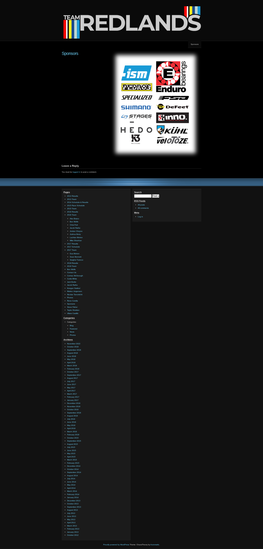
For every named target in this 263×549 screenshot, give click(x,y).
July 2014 (71, 479)
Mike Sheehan (76, 240)
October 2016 (73, 409)
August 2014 (72, 476)
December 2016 (73, 403)
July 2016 (71, 419)
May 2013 (71, 519)
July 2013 (71, 513)
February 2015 (73, 463)
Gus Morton (74, 254)
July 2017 (71, 381)
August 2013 (72, 510)
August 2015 (72, 444)
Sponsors (195, 44)
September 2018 (74, 350)
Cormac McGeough (75, 276)
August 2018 (72, 353)
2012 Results (72, 196)
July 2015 (71, 447)
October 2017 (73, 372)
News (72, 332)
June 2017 (71, 384)
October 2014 (73, 469)
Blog (72, 326)
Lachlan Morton (76, 237)
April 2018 (71, 362)
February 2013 (73, 529)
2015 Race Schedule (76, 206)
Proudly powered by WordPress (116, 545)
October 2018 (73, 347)
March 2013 (72, 526)
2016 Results (72, 212)
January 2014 (73, 497)
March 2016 (72, 432)
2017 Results (72, 244)
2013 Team (71, 199)
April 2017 (71, 391)
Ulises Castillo (72, 313)
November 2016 (73, 406)
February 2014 (73, 494)
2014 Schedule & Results (77, 202)
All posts (141, 205)
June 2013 (71, 516)
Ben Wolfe (74, 222)
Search (138, 192)
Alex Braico (74, 219)
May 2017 (71, 388)
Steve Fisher (72, 307)
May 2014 (71, 485)
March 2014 (72, 491)
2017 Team (71, 250)
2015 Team (71, 209)
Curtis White (72, 279)
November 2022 (73, 344)
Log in (140, 217)
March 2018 (72, 366)
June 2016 (71, 422)
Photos (70, 298)
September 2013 (74, 507)
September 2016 (74, 413)
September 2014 (74, 472)
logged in (76, 172)
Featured (73, 329)
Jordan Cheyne (76, 231)
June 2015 (71, 450)
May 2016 (71, 425)
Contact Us (71, 272)
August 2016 (72, 416)
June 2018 (71, 356)
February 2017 (73, 397)
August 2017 (72, 378)
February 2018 (73, 369)
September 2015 (74, 441)
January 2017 (73, 400)
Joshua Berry (75, 234)
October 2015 (73, 438)
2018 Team (71, 266)
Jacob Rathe (75, 228)
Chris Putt (74, 225)
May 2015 (71, 453)
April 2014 (71, 488)
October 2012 (73, 535)
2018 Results (72, 263)
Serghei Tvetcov (76, 260)
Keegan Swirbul (73, 288)
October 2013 (73, 504)
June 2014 (71, 482)
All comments (143, 208)
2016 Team (71, 215)
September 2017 (74, 375)
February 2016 (73, 435)
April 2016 (71, 428)
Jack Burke (71, 282)
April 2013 (71, 523)
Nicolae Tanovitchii (74, 294)
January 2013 (73, 532)
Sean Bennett (75, 257)
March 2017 (72, 394)
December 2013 (73, 501)
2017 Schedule (73, 247)
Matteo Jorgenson (74, 291)
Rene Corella (72, 301)
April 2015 (71, 457)
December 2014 (73, 466)
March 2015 (72, 460)
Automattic (154, 545)
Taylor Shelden (73, 310)
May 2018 (71, 359)
